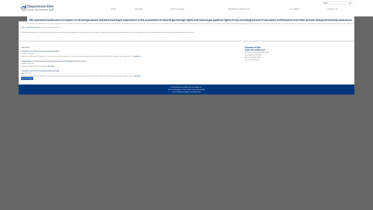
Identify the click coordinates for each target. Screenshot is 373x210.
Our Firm (138, 9)
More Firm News (27, 78)
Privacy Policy (186, 89)
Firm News (25, 47)
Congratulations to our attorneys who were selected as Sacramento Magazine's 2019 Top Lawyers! (53, 61)
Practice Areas (177, 9)
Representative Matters (239, 9)
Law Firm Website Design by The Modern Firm (186, 92)
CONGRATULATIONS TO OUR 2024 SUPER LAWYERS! (40, 51)
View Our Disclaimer (174, 89)
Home (113, 9)
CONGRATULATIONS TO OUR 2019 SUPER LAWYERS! (40, 71)
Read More (137, 56)
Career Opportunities (198, 89)
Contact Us (332, 9)
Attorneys (294, 9)
